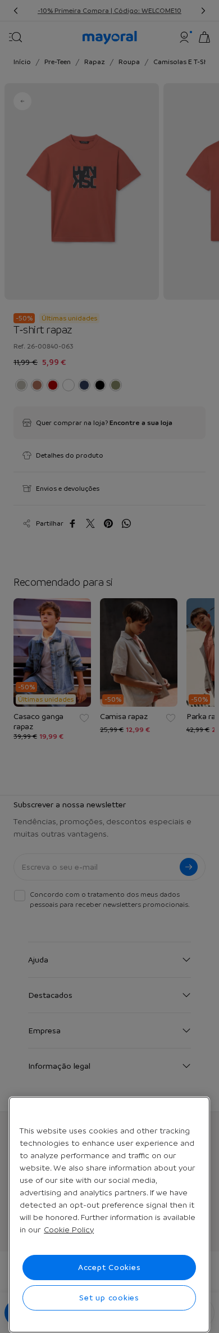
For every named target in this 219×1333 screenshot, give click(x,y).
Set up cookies (109, 1298)
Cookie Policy (69, 1229)
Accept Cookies (109, 1267)
